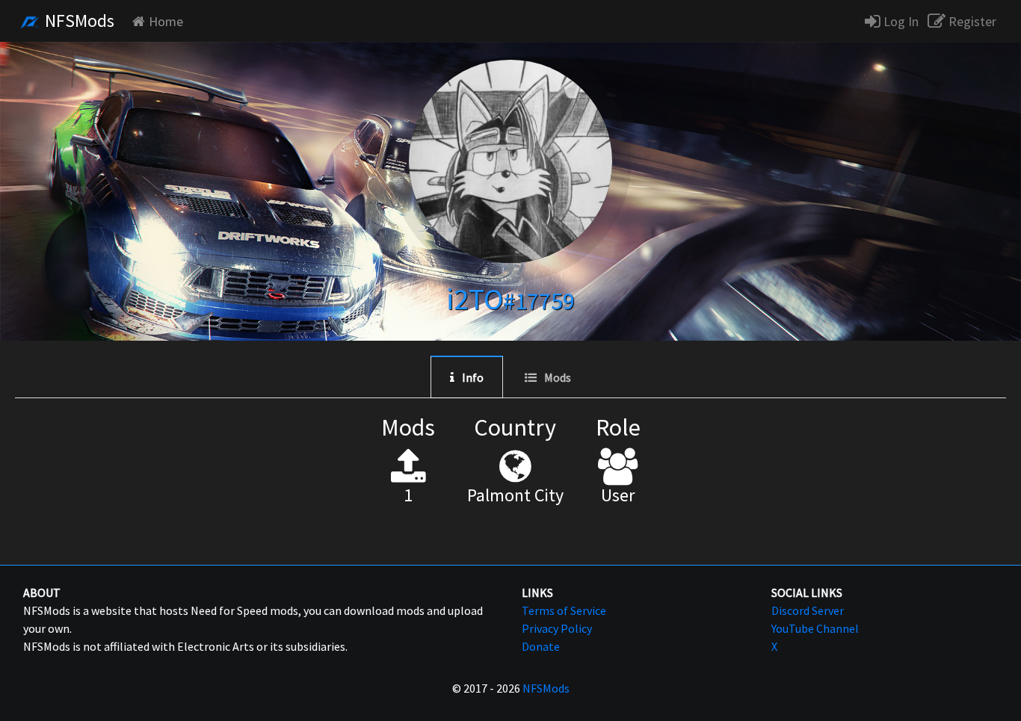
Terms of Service (564, 610)
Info (473, 377)
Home (166, 21)
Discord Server (807, 610)
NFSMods (77, 20)
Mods (557, 377)
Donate (541, 646)
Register (971, 21)
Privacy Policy (557, 628)
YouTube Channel (815, 628)
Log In (899, 21)
